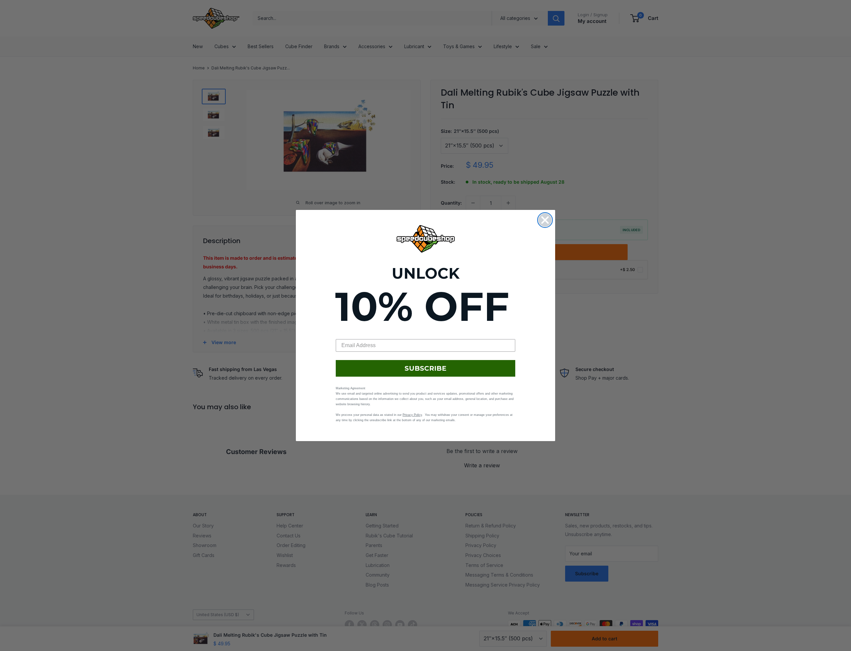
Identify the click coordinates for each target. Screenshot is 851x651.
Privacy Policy (412, 415)
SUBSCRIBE (425, 368)
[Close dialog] (545, 220)
